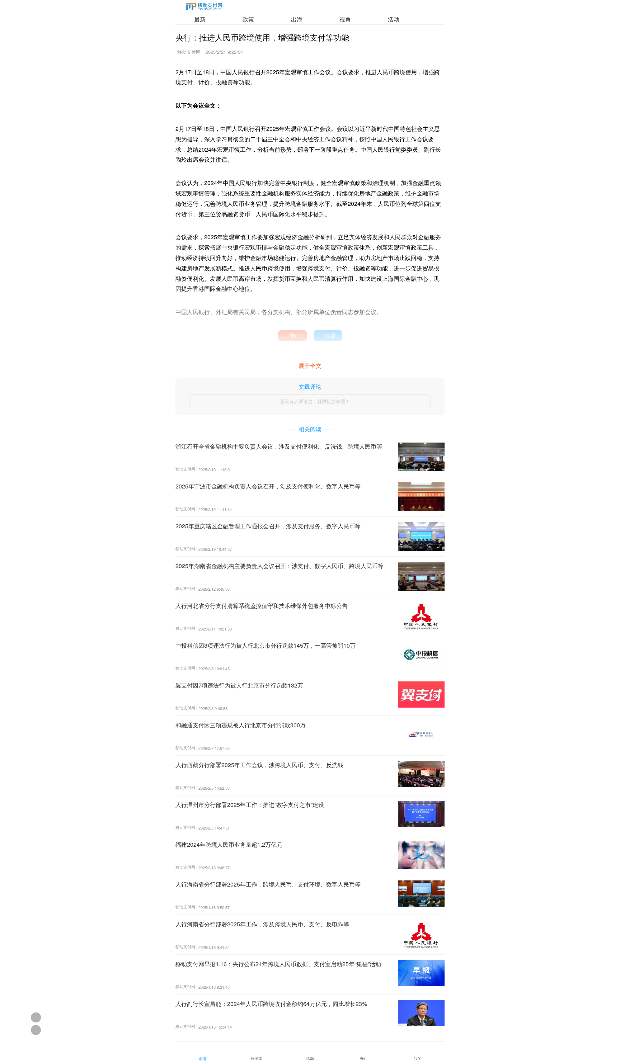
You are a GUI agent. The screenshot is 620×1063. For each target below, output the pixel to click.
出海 (296, 19)
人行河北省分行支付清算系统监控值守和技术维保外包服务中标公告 (261, 605)
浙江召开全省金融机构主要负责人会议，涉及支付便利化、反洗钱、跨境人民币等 (278, 446)
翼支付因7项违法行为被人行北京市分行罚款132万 (239, 685)
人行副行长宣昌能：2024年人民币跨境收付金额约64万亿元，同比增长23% (271, 1004)
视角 (345, 19)
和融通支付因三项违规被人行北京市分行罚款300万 (240, 725)
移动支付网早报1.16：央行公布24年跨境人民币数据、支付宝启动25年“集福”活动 (278, 964)
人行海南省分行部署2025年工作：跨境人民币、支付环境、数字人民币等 (268, 884)
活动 (393, 19)
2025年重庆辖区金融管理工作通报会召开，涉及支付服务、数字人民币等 (268, 526)
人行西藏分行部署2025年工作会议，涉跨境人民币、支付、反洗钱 (259, 765)
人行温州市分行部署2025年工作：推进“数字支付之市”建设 (249, 804)
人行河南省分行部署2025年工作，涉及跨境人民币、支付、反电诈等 (262, 924)
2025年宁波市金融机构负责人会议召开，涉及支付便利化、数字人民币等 (268, 486)
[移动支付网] (204, 8)
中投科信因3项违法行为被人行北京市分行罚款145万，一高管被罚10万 (265, 645)
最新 (200, 19)
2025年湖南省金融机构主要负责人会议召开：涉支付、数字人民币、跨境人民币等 (279, 566)
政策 (248, 19)
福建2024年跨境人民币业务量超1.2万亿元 (228, 844)
